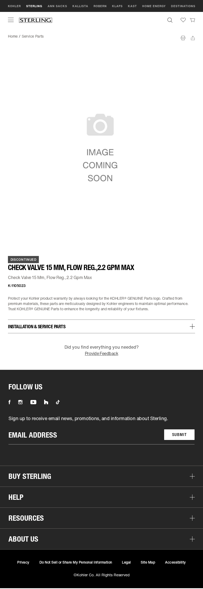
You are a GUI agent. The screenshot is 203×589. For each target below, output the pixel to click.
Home (13, 36)
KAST (132, 6)
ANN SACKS (57, 6)
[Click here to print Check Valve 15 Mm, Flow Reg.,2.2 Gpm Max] (183, 38)
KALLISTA (80, 6)
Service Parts (33, 36)
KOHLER (14, 6)
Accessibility (175, 562)
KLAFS (117, 6)
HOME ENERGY (154, 6)
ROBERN (100, 6)
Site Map (148, 562)
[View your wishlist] (183, 20)
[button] (11, 20)
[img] (35, 20)
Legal (126, 562)
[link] (192, 20)
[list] (101, 429)
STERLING (34, 6)
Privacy (23, 562)
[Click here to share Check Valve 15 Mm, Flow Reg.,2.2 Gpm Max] (193, 38)
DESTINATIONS (183, 6)
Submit (179, 434)
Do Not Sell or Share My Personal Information (75, 562)
